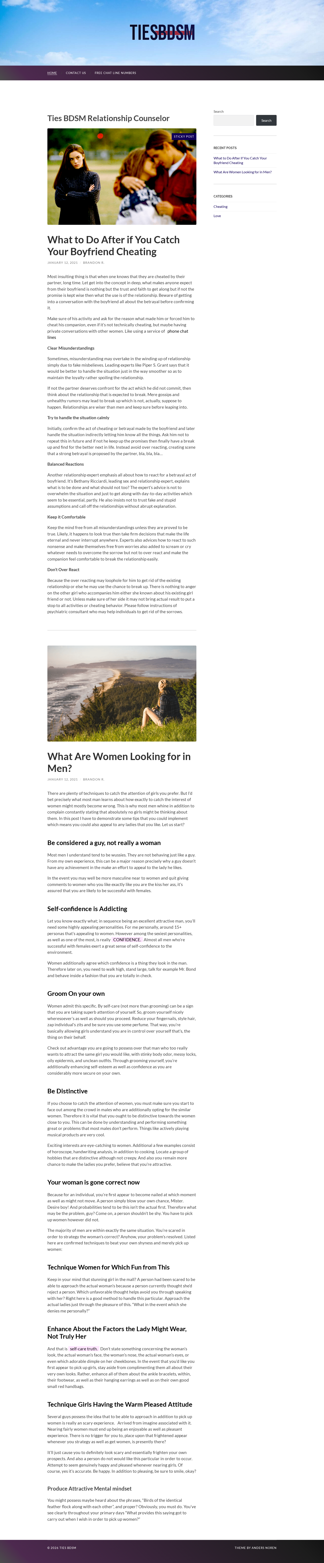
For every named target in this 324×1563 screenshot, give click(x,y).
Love (217, 216)
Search (219, 111)
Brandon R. (93, 262)
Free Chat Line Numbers (115, 73)
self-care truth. (84, 1348)
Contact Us (76, 73)
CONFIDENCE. (127, 939)
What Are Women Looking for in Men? (243, 172)
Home (52, 73)
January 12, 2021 (62, 262)
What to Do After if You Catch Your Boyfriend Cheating (113, 245)
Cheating (220, 206)
